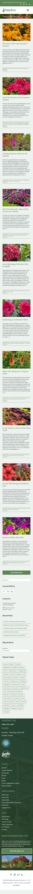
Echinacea (6, 674)
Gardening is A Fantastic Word (15, 319)
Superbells (6, 705)
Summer (23, 701)
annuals (5, 664)
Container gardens (25, 122)
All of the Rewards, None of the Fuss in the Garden (15, 210)
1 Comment (10, 236)
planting (13, 694)
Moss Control (11, 691)
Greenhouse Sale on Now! (11, 632)
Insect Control (5, 124)
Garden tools (14, 681)
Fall (14, 342)
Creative (23, 397)
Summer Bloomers (23, 68)
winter (20, 708)
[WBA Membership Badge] (6, 739)
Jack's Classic (6, 688)
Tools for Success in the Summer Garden (16, 98)
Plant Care (10, 124)
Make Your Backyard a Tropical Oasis (15, 372)
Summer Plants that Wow (13, 537)
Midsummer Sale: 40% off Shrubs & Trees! (16, 625)
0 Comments (16, 181)
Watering (14, 708)
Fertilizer (14, 123)
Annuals (10, 122)
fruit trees (6, 681)
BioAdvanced (6, 667)
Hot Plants (13, 68)
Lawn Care (26, 508)
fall (24, 674)
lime (4, 691)
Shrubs (14, 124)
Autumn (18, 664)
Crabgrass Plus (22, 671)
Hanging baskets (19, 123)
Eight (12, 674)
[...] (12, 63)
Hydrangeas (26, 123)
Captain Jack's (12, 671)
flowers (23, 677)
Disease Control (6, 123)
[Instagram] (7, 591)
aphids (12, 664)
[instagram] (23, 4)
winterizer (6, 712)
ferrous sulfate (7, 677)
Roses (28, 180)
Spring (17, 701)
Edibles (10, 123)
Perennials (17, 68)
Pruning (16, 698)
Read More (5, 70)
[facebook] (20, 4)
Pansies (20, 691)
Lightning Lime (24, 688)
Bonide (15, 667)
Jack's (23, 684)
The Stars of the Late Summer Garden (15, 44)
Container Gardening (17, 122)
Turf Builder (20, 705)
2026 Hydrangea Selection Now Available (15, 265)
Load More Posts (16, 572)
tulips (13, 705)
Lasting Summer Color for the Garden (15, 154)
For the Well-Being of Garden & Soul (16, 484)
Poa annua (21, 694)
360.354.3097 (10, 608)
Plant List (13, 235)
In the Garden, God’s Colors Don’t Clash (16, 429)
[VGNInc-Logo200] (9, 9)
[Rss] (11, 591)
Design (4, 455)
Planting (24, 180)
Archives (5, 648)
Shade (17, 235)
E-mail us (9, 609)
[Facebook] (4, 591)
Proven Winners (7, 698)
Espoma (18, 674)
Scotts (5, 701)
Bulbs (4, 671)
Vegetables (26, 124)
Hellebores (23, 681)
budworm (21, 667)
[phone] (29, 4)
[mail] (26, 4)
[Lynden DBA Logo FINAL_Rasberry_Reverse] (6, 751)
